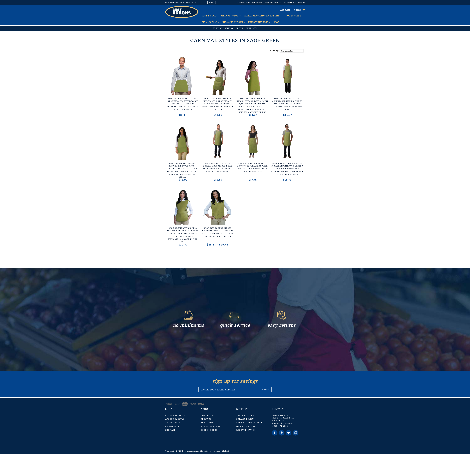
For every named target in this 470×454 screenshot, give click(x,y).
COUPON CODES (209, 430)
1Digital (225, 451)
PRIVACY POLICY (244, 419)
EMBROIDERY (172, 426)
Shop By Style (293, 16)
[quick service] (235, 319)
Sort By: (274, 50)
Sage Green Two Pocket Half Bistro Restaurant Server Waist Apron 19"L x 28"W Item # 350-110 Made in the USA (217, 103)
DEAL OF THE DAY (273, 2)
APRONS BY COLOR (175, 415)
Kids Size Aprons (233, 22)
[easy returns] (281, 319)
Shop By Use (209, 16)
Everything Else (258, 22)
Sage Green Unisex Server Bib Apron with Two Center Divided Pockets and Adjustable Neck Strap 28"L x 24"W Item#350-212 (287, 168)
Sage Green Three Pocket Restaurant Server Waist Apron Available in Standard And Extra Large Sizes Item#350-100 (183, 103)
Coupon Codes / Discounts (249, 2)
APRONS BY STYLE (174, 419)
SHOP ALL (170, 430)
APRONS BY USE (173, 423)
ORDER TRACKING (246, 426)
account (285, 10)
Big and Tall (210, 22)
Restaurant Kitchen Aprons (262, 16)
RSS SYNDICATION (210, 426)
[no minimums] (188, 319)
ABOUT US (206, 419)
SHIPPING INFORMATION (249, 423)
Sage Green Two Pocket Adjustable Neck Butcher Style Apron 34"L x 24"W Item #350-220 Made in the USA (287, 103)
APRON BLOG (207, 423)
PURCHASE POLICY (246, 415)
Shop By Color (230, 16)
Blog (276, 22)
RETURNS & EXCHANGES (294, 2)
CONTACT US (207, 415)
